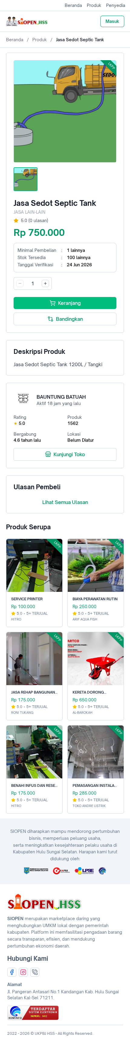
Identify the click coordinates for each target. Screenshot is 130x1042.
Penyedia (115, 5)
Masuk (112, 21)
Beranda (73, 5)
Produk (94, 5)
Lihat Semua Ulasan (65, 502)
